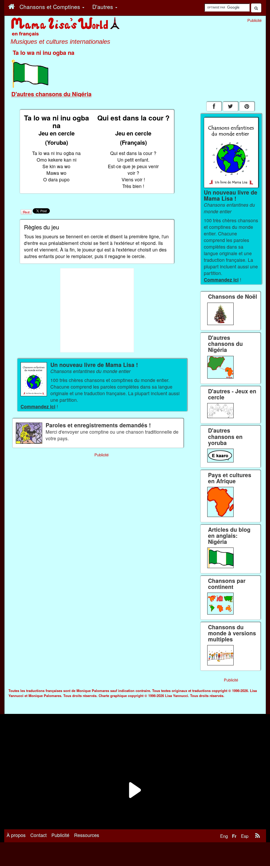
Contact (38, 834)
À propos (16, 834)
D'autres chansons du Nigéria (51, 94)
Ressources (86, 834)
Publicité (60, 834)
